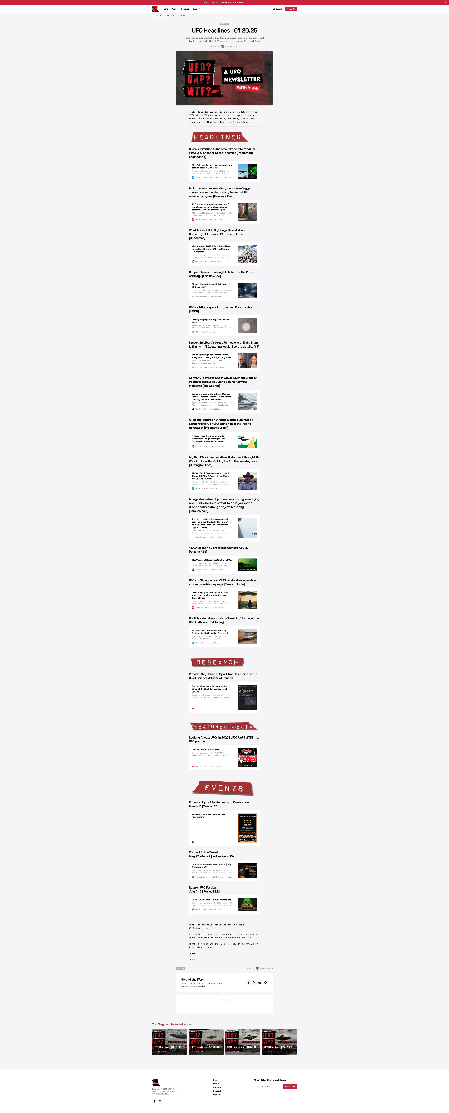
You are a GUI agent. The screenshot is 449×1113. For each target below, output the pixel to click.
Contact (185, 8)
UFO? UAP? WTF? (162, 1093)
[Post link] (169, 1042)
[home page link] (155, 9)
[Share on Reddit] (260, 982)
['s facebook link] (154, 1101)
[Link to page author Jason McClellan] (222, 46)
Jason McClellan (232, 46)
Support (196, 8)
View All (188, 1024)
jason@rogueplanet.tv (238, 937)
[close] (445, 2)
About (174, 8)
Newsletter (161, 16)
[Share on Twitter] (254, 982)
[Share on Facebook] (248, 982)
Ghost (174, 1091)
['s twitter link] (160, 1101)
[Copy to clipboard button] (265, 982)
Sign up (216, 1094)
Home (165, 8)
